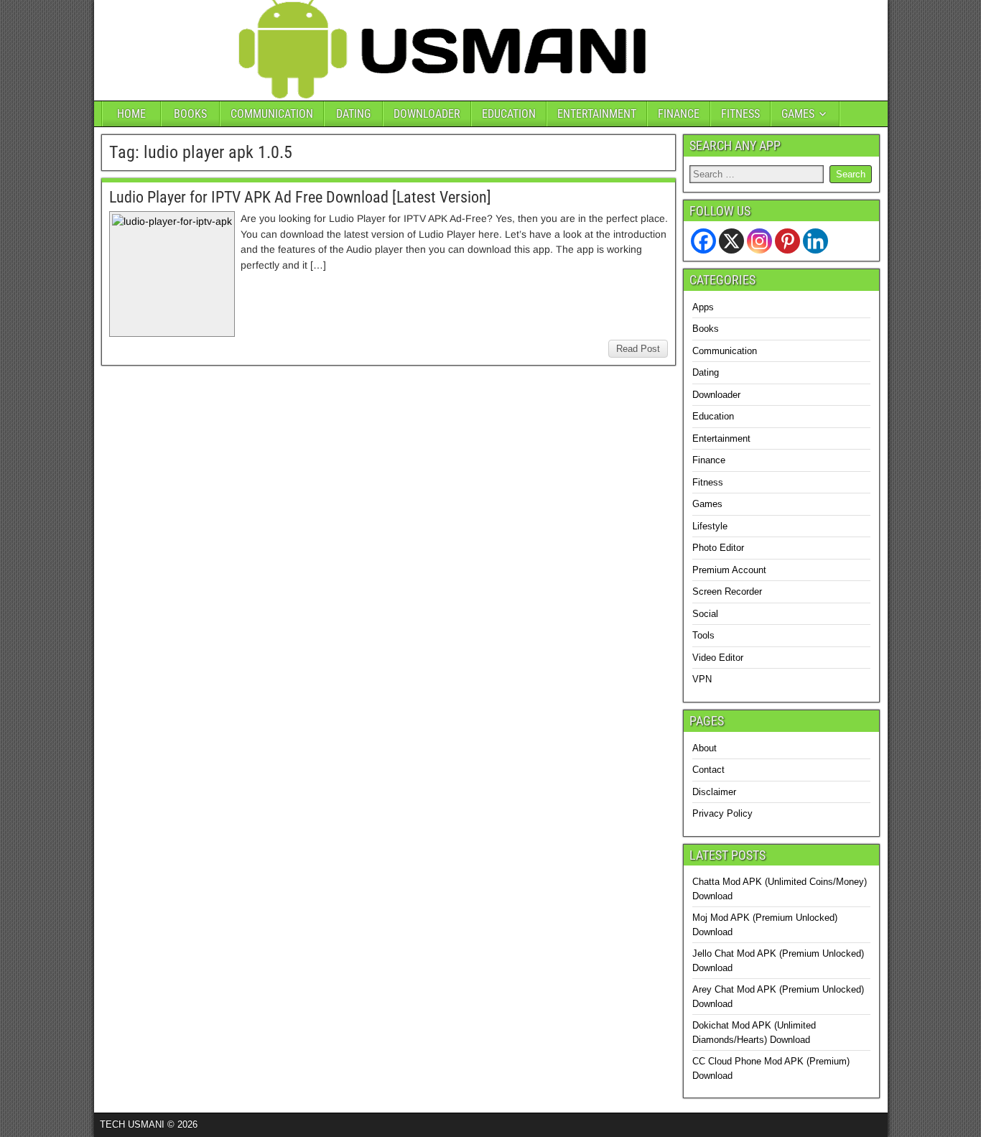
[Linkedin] (815, 241)
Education (713, 416)
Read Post (638, 348)
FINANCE (678, 114)
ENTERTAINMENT (596, 114)
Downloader (716, 394)
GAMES (797, 114)
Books (705, 328)
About (704, 748)
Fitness (707, 482)
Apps (703, 307)
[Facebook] (703, 241)
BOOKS (190, 114)
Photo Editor (718, 547)
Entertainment (721, 438)
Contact (708, 769)
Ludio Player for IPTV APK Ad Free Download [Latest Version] (300, 197)
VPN (702, 679)
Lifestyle (709, 526)
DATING (353, 114)
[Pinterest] (787, 241)
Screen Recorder (727, 591)
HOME (131, 114)
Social (705, 613)
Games (707, 503)
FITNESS (740, 114)
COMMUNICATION (272, 114)
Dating (705, 372)
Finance (708, 460)
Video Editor (717, 657)
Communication (724, 350)
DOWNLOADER (427, 114)
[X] (731, 241)
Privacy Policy (722, 813)
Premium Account (729, 570)
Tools (703, 635)
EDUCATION (509, 114)
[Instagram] (759, 241)
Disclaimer (714, 791)
